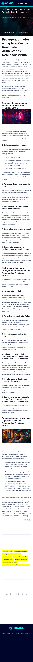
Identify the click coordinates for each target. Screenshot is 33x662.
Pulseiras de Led (19, 633)
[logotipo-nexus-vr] (7, 3)
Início (3, 633)
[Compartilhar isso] (11, 594)
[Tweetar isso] (14, 594)
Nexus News (10, 633)
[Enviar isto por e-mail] (7, 594)
